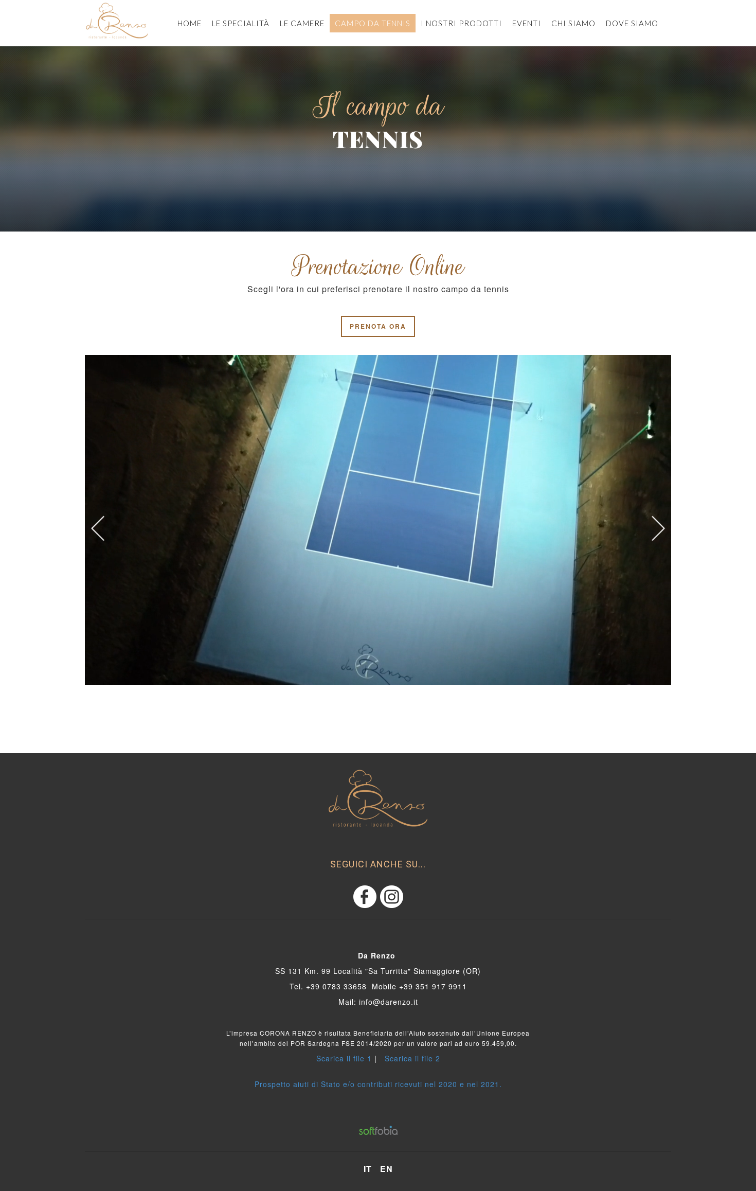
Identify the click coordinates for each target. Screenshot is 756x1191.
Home (189, 23)
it (368, 1169)
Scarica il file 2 (412, 1058)
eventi (526, 23)
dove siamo (632, 23)
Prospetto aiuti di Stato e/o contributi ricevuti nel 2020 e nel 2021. (378, 1084)
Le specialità (240, 23)
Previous (98, 528)
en (386, 1169)
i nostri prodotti (461, 23)
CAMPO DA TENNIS (372, 23)
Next (658, 528)
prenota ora (378, 326)
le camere (302, 23)
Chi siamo (573, 23)
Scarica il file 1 (344, 1058)
